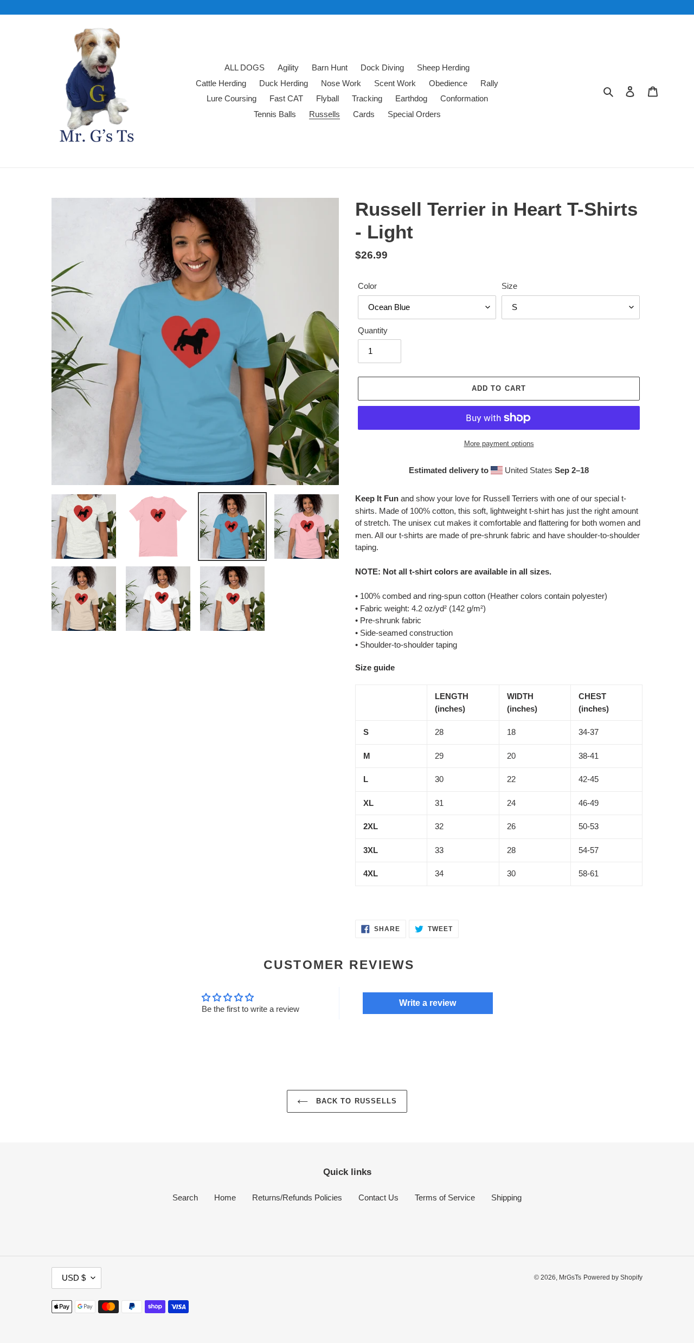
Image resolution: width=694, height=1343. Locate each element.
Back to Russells (355, 1101)
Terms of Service (445, 1197)
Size (509, 285)
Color (367, 285)
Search (185, 1197)
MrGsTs (570, 1277)
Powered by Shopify (612, 1277)
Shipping (506, 1197)
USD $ (74, 1277)
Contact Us (378, 1197)
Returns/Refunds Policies (297, 1197)
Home (225, 1197)
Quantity (373, 330)
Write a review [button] (427, 1003)
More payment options (499, 444)
